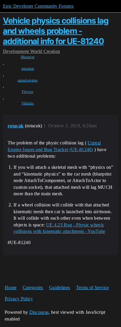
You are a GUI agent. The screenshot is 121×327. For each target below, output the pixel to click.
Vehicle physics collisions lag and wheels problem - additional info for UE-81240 (55, 31)
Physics (27, 92)
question (27, 68)
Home (10, 287)
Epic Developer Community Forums (38, 6)
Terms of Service (92, 287)
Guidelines (59, 287)
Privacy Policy (19, 298)
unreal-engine (28, 80)
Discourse (39, 312)
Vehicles (27, 103)
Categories (33, 287)
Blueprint (28, 57)
